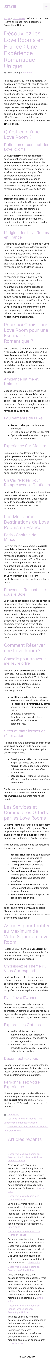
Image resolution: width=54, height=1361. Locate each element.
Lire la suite (14, 1227)
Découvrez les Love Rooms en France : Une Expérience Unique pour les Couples (25, 1157)
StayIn (7, 18)
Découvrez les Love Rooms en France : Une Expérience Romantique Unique (24, 1309)
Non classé (19, 18)
